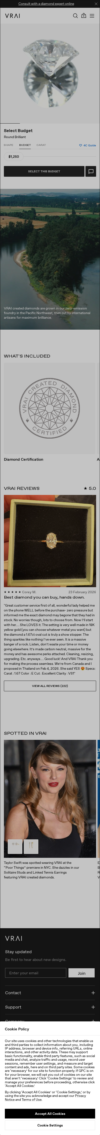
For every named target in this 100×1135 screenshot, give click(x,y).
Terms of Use (32, 1099)
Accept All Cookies (50, 1113)
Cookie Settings (50, 1125)
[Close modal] (50, 567)
